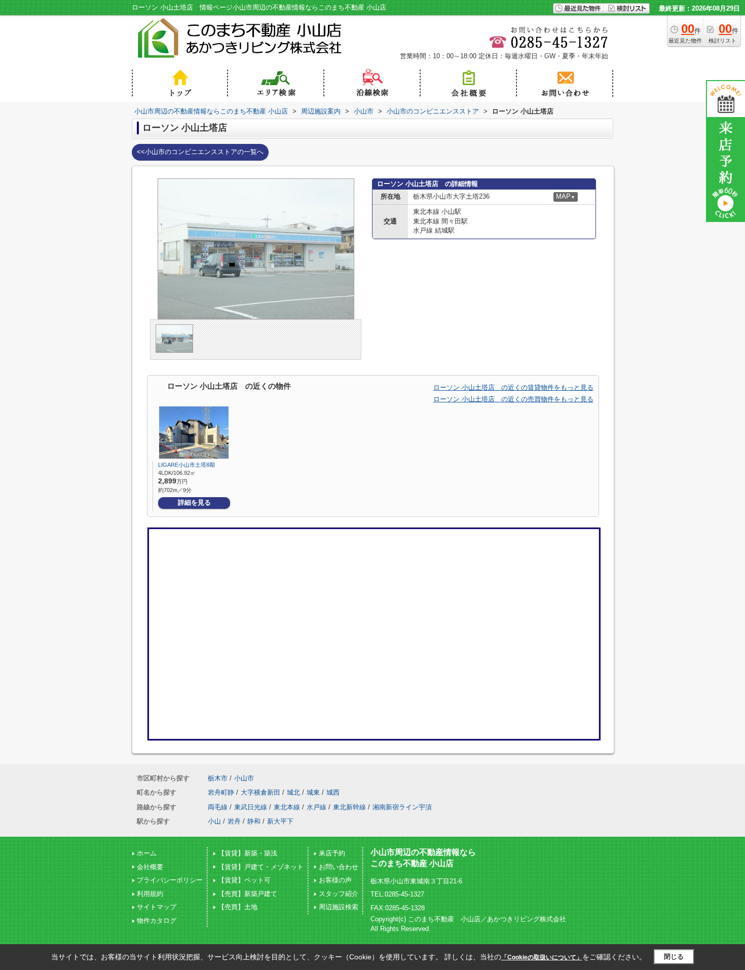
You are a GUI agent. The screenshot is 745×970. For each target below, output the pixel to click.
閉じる (674, 956)
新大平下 (280, 821)
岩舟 (234, 821)
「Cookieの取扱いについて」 (541, 957)
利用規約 (150, 894)
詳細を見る (194, 502)
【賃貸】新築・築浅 (247, 853)
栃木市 (218, 778)
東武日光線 (250, 807)
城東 (313, 792)
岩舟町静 (221, 792)
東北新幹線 (349, 807)
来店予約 (332, 853)
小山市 (244, 778)
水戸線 (316, 807)
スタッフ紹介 (338, 894)
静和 (253, 821)
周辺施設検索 (338, 907)
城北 (293, 792)
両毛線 (218, 807)
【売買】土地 (237, 907)
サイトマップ (156, 907)
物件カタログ (156, 920)
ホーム (147, 853)
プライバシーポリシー (170, 880)
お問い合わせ (338, 867)
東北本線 (287, 807)
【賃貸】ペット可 (244, 880)
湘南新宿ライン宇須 (402, 807)
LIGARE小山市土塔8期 (189, 465)
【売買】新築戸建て (247, 894)
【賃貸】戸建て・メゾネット (261, 867)
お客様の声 (335, 880)
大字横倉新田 (260, 792)
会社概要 (150, 867)
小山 (214, 821)
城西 (333, 792)
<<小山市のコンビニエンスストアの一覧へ (200, 152)
